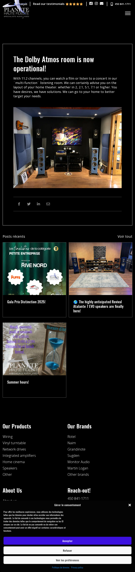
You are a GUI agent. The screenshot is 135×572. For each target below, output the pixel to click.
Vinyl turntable (14, 443)
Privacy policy (77, 567)
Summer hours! (18, 382)
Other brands (78, 474)
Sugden (73, 455)
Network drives (14, 449)
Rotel (72, 436)
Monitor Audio (79, 461)
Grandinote (76, 449)
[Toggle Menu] (128, 13)
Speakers (10, 468)
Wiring (7, 436)
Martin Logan (78, 468)
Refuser (67, 550)
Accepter (67, 541)
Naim (72, 443)
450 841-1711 (78, 498)
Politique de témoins (60, 567)
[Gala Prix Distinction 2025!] (34, 268)
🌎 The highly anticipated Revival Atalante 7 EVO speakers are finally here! (98, 306)
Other (7, 474)
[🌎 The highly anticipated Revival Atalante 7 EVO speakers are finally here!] (100, 268)
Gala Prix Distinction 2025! (26, 301)
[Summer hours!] (34, 349)
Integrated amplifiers (19, 455)
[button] (129, 505)
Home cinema (14, 461)
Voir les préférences (67, 560)
